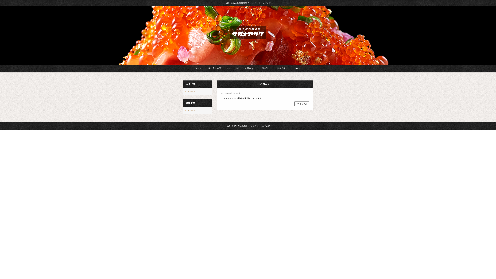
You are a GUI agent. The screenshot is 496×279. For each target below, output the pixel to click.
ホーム (198, 68)
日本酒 (265, 68)
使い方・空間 (214, 68)
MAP (297, 68)
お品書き (249, 68)
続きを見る (302, 103)
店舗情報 (281, 68)
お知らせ (191, 91)
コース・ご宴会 (231, 68)
